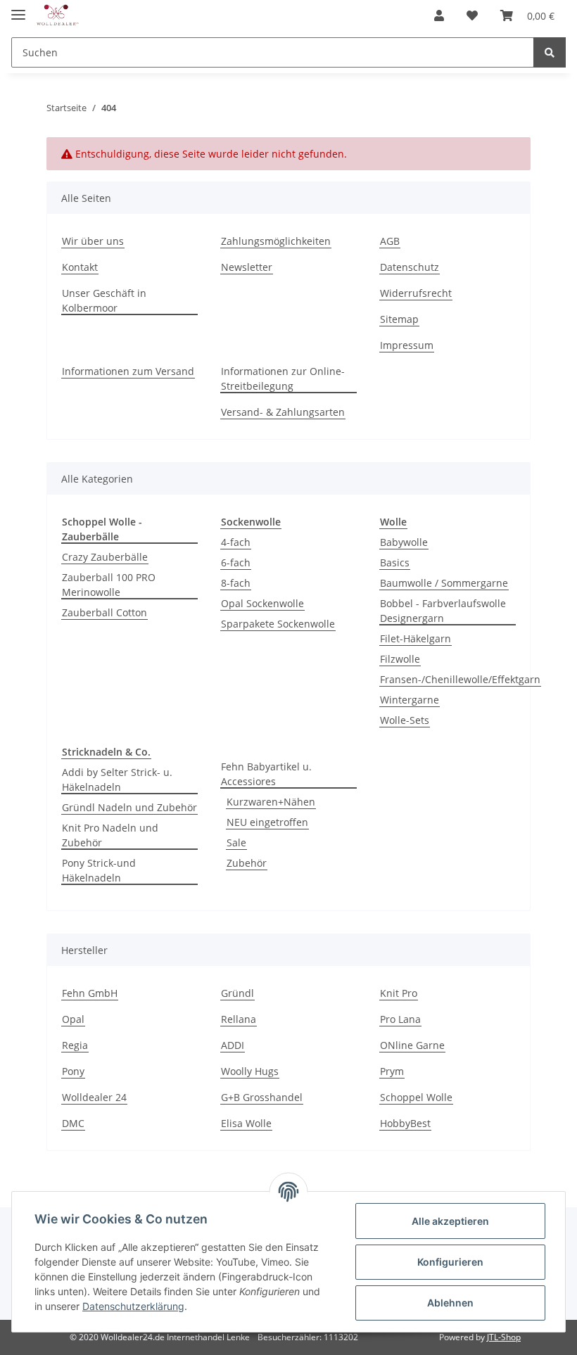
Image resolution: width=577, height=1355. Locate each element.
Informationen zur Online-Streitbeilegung (283, 378)
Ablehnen (450, 1303)
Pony (73, 1071)
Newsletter (246, 267)
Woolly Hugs (250, 1071)
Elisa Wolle (246, 1123)
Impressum (406, 345)
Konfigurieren (450, 1262)
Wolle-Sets (404, 720)
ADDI (232, 1045)
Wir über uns (93, 241)
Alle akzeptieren (450, 1221)
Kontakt (80, 267)
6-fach (236, 562)
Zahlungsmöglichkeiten (276, 241)
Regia (75, 1045)
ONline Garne (412, 1045)
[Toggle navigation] (18, 9)
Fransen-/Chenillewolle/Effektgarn (460, 679)
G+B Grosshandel (262, 1097)
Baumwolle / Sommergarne (444, 583)
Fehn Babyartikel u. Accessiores (266, 774)
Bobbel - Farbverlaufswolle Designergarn (443, 611)
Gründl (237, 993)
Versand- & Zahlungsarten (283, 412)
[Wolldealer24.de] (58, 16)
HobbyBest (405, 1123)
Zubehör (247, 863)
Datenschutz (409, 267)
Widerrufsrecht (416, 293)
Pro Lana (400, 1019)
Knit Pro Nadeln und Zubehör (110, 835)
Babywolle (404, 542)
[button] (439, 15)
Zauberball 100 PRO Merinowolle (109, 585)
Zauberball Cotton (104, 612)
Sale (236, 842)
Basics (395, 562)
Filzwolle (400, 659)
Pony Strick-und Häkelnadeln (99, 870)
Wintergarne (409, 699)
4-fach (236, 542)
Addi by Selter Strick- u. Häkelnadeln (117, 779)
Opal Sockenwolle (262, 603)
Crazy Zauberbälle (105, 557)
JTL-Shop (504, 1337)
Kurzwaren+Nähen (271, 801)
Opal (73, 1019)
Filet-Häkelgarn (415, 638)
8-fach (236, 583)
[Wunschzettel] (472, 15)
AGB (390, 241)
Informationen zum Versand (128, 371)
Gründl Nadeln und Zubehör (129, 807)
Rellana (238, 1019)
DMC (73, 1123)
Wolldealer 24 (94, 1097)
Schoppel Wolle (416, 1097)
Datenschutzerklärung (133, 1306)
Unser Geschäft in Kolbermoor (104, 300)
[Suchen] (549, 52)
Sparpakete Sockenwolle (278, 623)
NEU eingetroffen (267, 822)
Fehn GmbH (90, 993)
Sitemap (399, 319)
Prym (392, 1071)
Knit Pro (398, 993)
